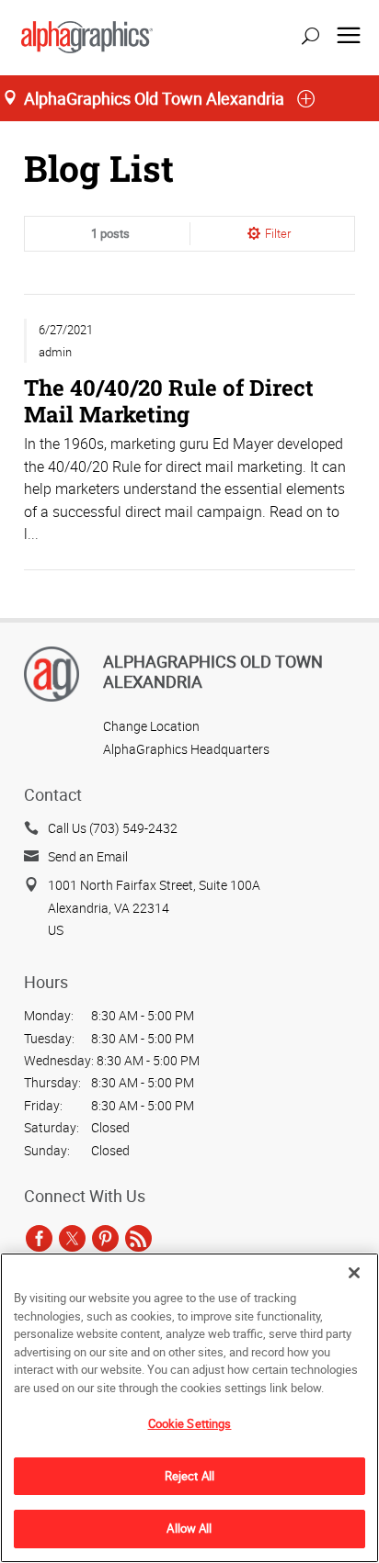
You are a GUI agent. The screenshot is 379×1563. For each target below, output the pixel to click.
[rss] (138, 1238)
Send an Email (88, 856)
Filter (278, 233)
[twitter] (72, 1238)
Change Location (151, 726)
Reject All (189, 1475)
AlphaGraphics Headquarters (186, 749)
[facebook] (39, 1238)
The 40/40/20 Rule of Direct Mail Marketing (169, 400)
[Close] (354, 1273)
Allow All (189, 1528)
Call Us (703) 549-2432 (113, 828)
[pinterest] (105, 1238)
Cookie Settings (190, 1423)
